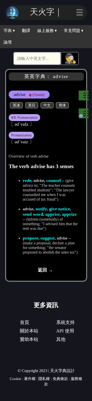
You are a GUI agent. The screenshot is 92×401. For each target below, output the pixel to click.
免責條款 (60, 378)
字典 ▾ (9, 30)
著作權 (30, 378)
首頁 (24, 322)
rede (27, 180)
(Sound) (38, 95)
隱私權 (44, 378)
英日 (31, 105)
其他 (60, 339)
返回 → (45, 270)
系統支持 (65, 322)
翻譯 (26, 30)
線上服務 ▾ (47, 30)
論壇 (8, 42)
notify (41, 208)
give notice (59, 208)
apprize (69, 214)
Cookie (15, 378)
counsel (53, 180)
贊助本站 (29, 339)
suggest (47, 238)
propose (30, 238)
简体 (62, 105)
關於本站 (29, 330)
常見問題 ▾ (73, 30)
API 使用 (65, 330)
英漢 (16, 105)
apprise (52, 214)
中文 (47, 105)
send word (33, 214)
